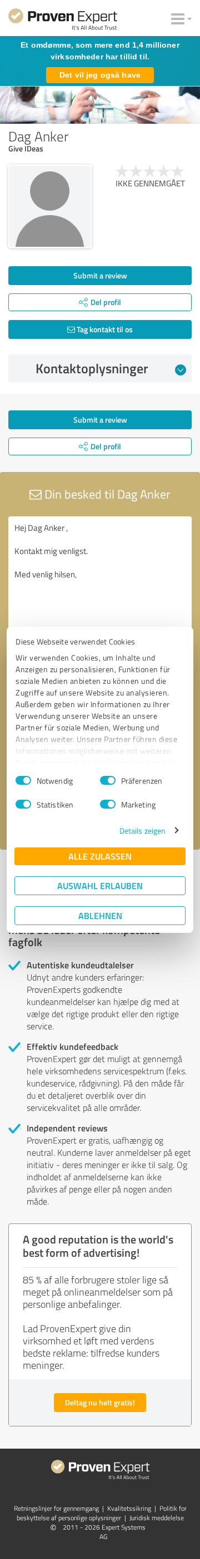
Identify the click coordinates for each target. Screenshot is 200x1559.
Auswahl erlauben (100, 885)
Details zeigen (142, 830)
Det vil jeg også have (100, 74)
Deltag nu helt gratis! (100, 1402)
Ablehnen (100, 915)
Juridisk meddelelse (156, 1517)
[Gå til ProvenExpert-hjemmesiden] (62, 21)
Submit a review (100, 275)
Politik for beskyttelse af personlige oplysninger (102, 1513)
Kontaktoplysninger (92, 368)
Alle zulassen (100, 856)
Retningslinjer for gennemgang (56, 1508)
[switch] (108, 780)
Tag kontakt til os (104, 329)
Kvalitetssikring (129, 1508)
